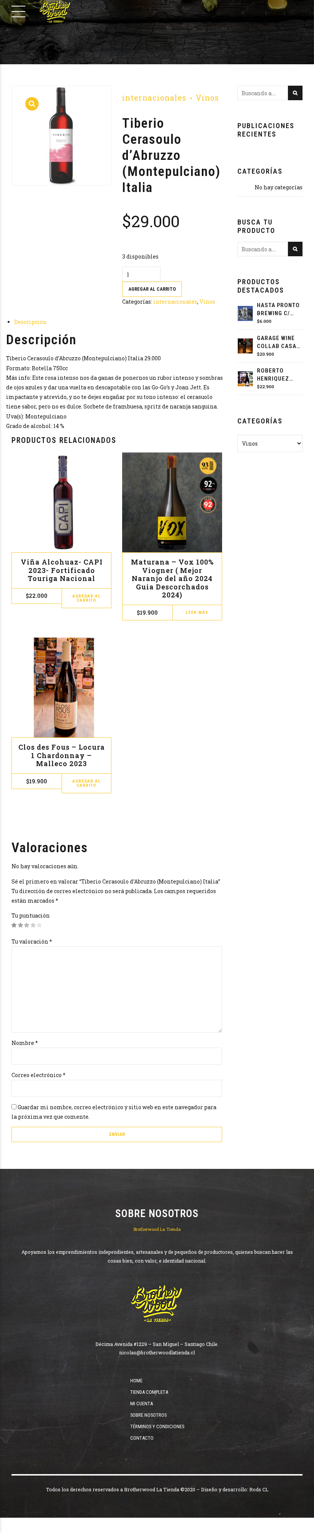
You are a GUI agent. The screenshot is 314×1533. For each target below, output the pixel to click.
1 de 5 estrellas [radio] (14, 925)
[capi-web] (61, 502)
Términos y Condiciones (157, 1426)
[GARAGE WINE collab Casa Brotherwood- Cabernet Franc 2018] (245, 346)
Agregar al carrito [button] (86, 598)
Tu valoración (31, 941)
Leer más (197, 612)
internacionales (154, 98)
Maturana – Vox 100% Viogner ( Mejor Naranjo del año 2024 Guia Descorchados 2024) (172, 578)
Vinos (207, 98)
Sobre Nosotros (148, 1415)
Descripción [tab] (30, 321)
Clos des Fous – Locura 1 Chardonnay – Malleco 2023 (61, 755)
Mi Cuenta (141, 1403)
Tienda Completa (149, 1392)
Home (136, 1380)
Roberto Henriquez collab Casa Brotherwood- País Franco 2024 (279, 375)
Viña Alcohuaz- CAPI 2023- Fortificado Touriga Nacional (62, 570)
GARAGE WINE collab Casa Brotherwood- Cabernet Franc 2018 (279, 342)
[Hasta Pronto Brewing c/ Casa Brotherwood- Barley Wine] (245, 313)
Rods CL (258, 1489)
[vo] (172, 502)
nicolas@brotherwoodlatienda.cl (157, 1352)
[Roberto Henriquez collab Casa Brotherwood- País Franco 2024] (245, 379)
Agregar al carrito (152, 289)
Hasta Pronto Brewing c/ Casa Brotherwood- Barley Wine (279, 309)
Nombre (24, 1042)
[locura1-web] (61, 687)
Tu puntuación (30, 915)
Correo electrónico (38, 1075)
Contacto (142, 1438)
